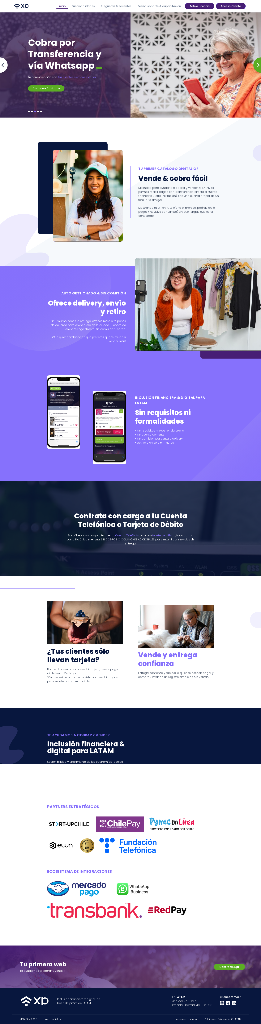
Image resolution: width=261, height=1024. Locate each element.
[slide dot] (29, 111)
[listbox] (130, 65)
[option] (130, 65)
